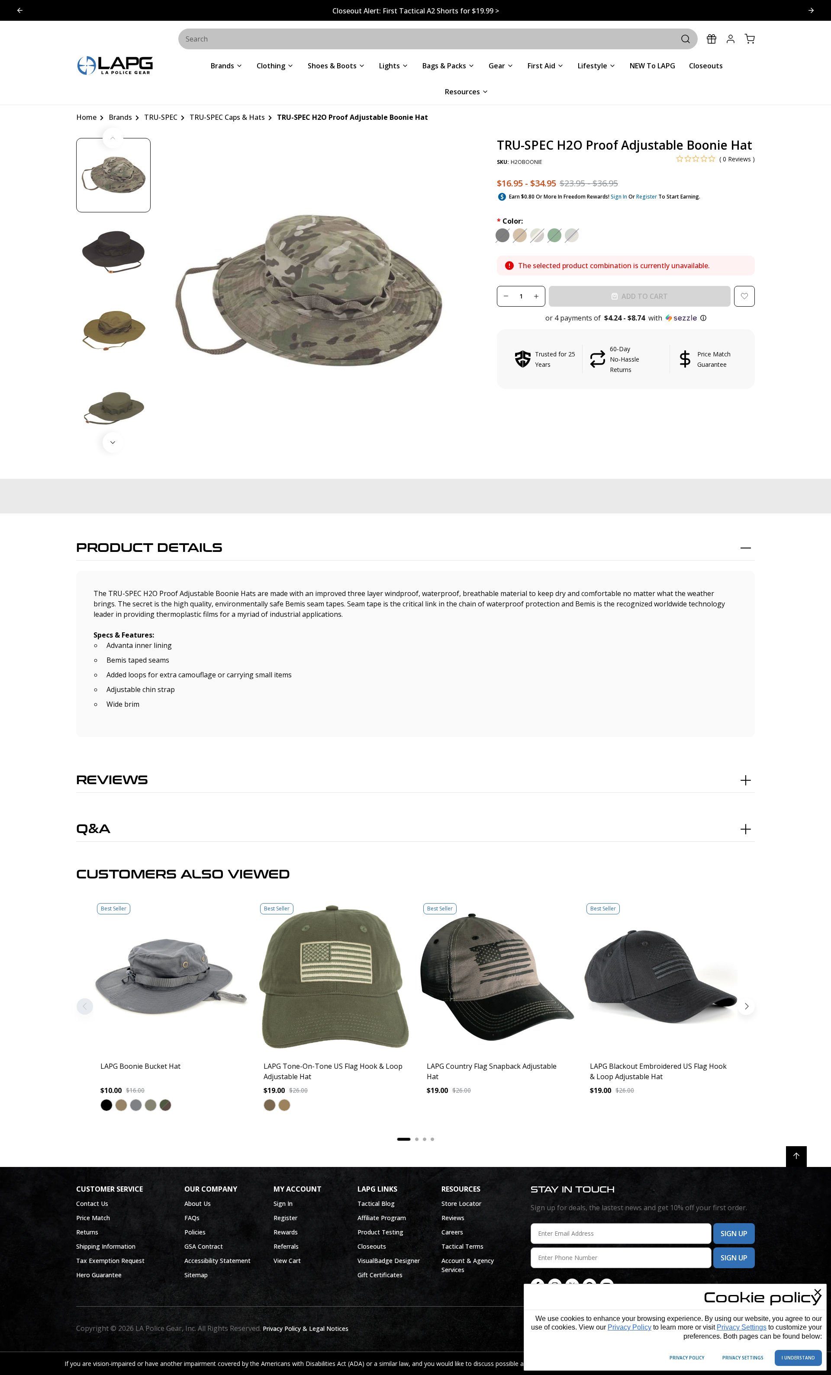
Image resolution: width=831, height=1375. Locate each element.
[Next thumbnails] (113, 442)
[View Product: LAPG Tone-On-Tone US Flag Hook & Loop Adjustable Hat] (334, 977)
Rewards (286, 1232)
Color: (510, 221)
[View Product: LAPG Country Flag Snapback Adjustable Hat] (497, 977)
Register (646, 196)
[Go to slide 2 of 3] (19, 10)
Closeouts (372, 1246)
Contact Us (92, 1203)
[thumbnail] (113, 175)
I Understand (798, 1358)
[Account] (730, 39)
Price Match (93, 1218)
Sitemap (196, 1275)
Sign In (619, 196)
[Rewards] (711, 39)
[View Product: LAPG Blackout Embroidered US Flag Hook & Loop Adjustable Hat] (660, 977)
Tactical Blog (376, 1203)
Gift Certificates (380, 1275)
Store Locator (461, 1203)
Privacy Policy (629, 1327)
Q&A (93, 829)
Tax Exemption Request (110, 1260)
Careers (452, 1232)
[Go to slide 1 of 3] (811, 10)
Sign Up (734, 1233)
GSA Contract (203, 1246)
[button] (626, 318)
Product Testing (380, 1232)
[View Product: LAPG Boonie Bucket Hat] (170, 977)
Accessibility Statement (217, 1260)
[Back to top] (796, 1156)
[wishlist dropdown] (744, 296)
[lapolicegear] (115, 66)
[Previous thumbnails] (113, 138)
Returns (87, 1232)
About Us (197, 1203)
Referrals (286, 1246)
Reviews (112, 780)
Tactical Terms (462, 1246)
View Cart (287, 1260)
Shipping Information (105, 1246)
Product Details (149, 548)
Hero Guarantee (99, 1275)
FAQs (192, 1218)
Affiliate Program (382, 1218)
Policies (195, 1232)
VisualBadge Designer (389, 1260)
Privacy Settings (742, 1327)
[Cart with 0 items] (749, 39)
